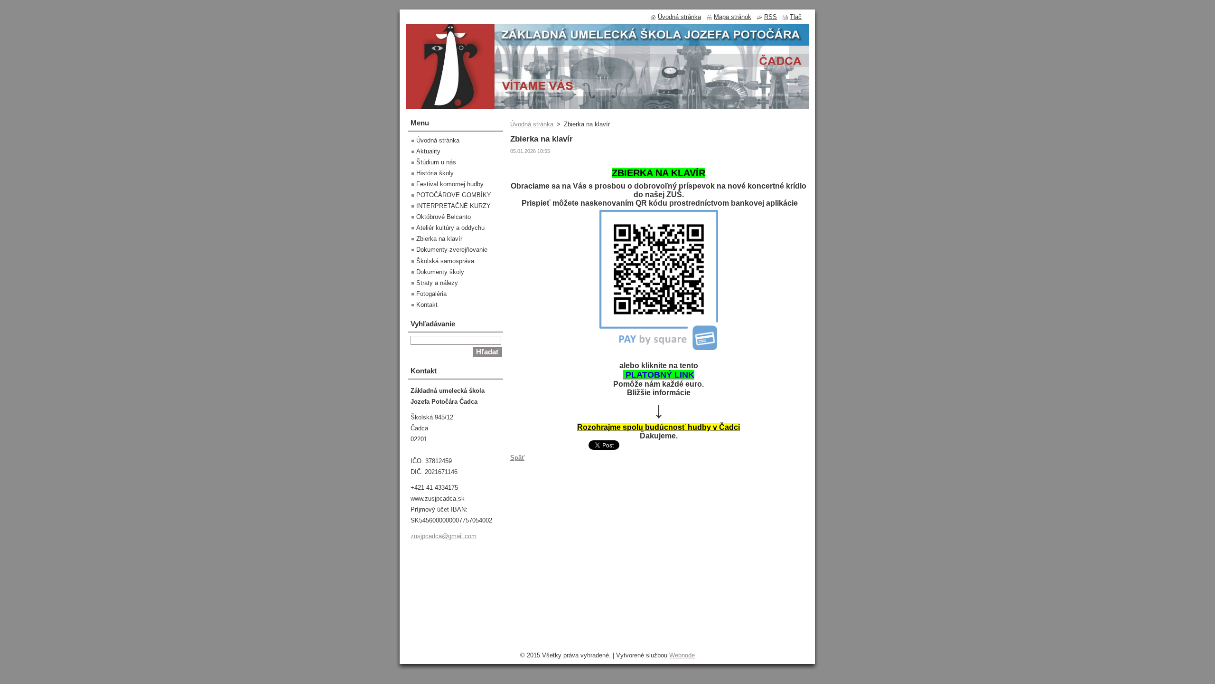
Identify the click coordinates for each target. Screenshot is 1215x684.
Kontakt (427, 304)
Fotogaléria (431, 293)
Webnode (682, 655)
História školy (435, 173)
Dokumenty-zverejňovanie (451, 249)
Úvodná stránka (531, 124)
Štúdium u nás (436, 162)
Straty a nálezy (437, 282)
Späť (517, 457)
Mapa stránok (732, 16)
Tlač (796, 16)
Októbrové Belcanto (443, 216)
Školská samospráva (445, 261)
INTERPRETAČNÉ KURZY (453, 205)
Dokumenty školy (440, 272)
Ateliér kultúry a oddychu (450, 227)
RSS (770, 16)
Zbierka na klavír (439, 238)
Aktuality (428, 151)
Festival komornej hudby (450, 184)
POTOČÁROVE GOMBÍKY (453, 195)
